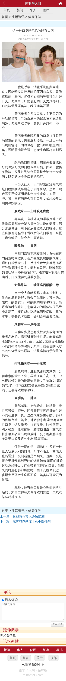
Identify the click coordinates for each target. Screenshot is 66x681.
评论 (46, 39)
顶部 (53, 658)
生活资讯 (18, 17)
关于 (39, 658)
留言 (26, 658)
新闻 (20, 10)
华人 (33, 10)
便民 (46, 10)
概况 (59, 650)
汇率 (46, 650)
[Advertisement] (33, 556)
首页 (7, 10)
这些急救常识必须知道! (29, 516)
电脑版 (26, 665)
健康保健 (34, 17)
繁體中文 (38, 665)
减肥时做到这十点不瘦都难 (32, 521)
